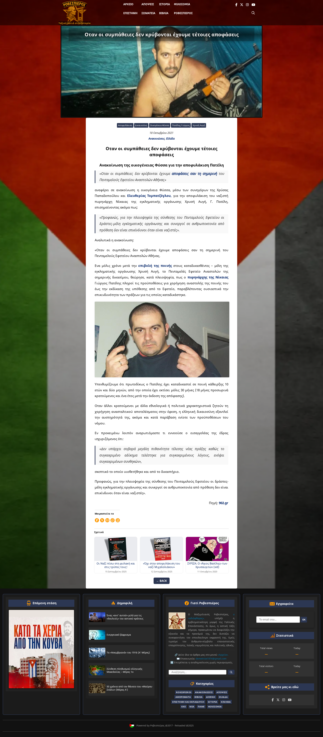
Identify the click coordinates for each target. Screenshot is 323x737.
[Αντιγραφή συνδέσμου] (112, 520)
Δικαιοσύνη (141, 125)
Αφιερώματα (183, 696)
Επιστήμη (130, 13)
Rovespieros (183, 692)
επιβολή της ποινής (155, 265)
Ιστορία (164, 4)
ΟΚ (304, 619)
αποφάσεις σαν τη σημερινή (194, 173)
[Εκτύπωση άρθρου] (118, 520)
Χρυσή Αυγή (199, 125)
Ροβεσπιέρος (183, 13)
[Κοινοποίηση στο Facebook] (97, 520)
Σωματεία (148, 13)
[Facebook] (236, 4)
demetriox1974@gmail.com (211, 658)
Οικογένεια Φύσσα (159, 125)
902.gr (223, 503)
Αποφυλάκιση (125, 125)
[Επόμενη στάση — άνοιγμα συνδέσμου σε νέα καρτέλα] (41, 648)
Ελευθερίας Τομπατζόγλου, (149, 195)
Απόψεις (147, 4)
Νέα (191, 706)
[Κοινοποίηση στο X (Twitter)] (102, 520)
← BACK (161, 581)
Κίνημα (226, 701)
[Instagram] (247, 4)
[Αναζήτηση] (253, 12)
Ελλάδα (170, 138)
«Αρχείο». (223, 654)
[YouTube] (253, 4)
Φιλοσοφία (182, 4)
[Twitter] (241, 4)
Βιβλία (163, 13)
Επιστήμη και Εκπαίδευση (188, 701)
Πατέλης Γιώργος (181, 125)
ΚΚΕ (183, 706)
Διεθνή (210, 696)
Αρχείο (128, 4)
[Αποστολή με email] (107, 520)
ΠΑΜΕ (201, 706)
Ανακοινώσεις (157, 138)
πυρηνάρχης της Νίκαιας (208, 277)
